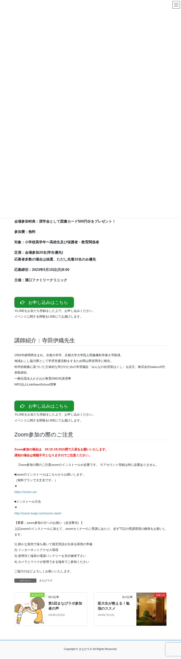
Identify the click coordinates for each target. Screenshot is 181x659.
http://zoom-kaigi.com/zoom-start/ (37, 513)
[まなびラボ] (30, 609)
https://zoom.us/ (25, 492)
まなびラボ (45, 580)
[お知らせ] (151, 609)
